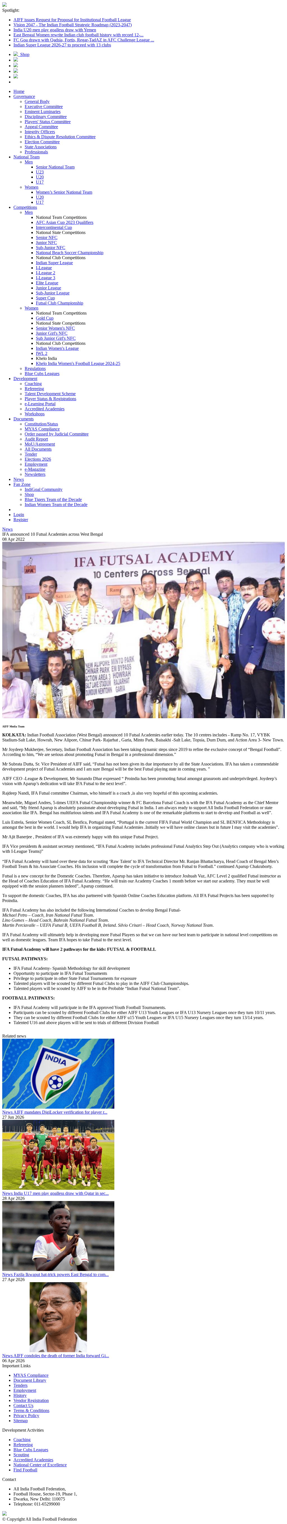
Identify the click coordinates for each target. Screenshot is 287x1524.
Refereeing (34, 388)
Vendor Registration (31, 1400)
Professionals (36, 151)
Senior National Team (55, 167)
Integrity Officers (40, 131)
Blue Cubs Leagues (42, 373)
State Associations (41, 146)
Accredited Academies (44, 408)
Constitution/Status (41, 424)
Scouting (21, 1454)
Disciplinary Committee (46, 116)
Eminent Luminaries (43, 111)
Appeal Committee (41, 126)
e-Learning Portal (40, 403)
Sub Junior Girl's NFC (56, 338)
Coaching (33, 383)
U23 (40, 172)
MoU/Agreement (40, 444)
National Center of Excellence (40, 1464)
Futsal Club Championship (59, 303)
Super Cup (45, 298)
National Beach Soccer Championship (69, 252)
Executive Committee (44, 106)
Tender (31, 454)
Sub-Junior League (53, 293)
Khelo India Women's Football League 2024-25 (78, 363)
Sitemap (20, 1420)
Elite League (47, 282)
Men (29, 162)
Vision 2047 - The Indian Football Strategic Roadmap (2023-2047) (72, 24)
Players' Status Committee (48, 121)
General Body (37, 101)
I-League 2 (45, 272)
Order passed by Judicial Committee (57, 434)
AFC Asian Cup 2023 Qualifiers (64, 222)
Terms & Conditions (31, 1410)
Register (20, 519)
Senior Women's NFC (55, 328)
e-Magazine (35, 469)
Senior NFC (46, 237)
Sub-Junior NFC (50, 247)
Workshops (35, 413)
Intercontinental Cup (54, 227)
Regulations (35, 368)
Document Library (29, 1380)
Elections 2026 (38, 459)
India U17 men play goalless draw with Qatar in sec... (61, 1193)
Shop (23, 54)
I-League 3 (45, 277)
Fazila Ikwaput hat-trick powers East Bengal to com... (61, 1274)
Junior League (48, 287)
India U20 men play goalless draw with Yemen (54, 29)
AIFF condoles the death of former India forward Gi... (61, 1355)
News (7, 529)
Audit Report (36, 439)
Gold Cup (45, 318)
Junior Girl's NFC (52, 333)
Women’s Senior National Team (64, 192)
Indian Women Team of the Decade (56, 504)
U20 (40, 177)
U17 (40, 182)
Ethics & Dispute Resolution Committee (60, 136)
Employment (36, 464)
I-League (44, 267)
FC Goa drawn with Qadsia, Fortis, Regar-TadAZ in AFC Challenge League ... (83, 40)
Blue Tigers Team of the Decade (53, 499)
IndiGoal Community (44, 489)
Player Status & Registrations (50, 398)
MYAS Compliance (42, 429)
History (20, 1395)
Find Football (25, 1469)
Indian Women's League (57, 348)
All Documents (38, 449)
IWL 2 (41, 353)
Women (31, 187)
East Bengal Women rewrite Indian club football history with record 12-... (78, 34)
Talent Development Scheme (50, 393)
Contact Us (23, 1405)
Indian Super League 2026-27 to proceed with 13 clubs (62, 45)
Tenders (20, 1385)
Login (18, 514)
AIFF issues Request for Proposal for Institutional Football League (72, 19)
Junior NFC (46, 242)
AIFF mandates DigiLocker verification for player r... (60, 1112)
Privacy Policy (26, 1415)
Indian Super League (54, 262)
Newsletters (35, 474)
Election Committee (42, 141)
